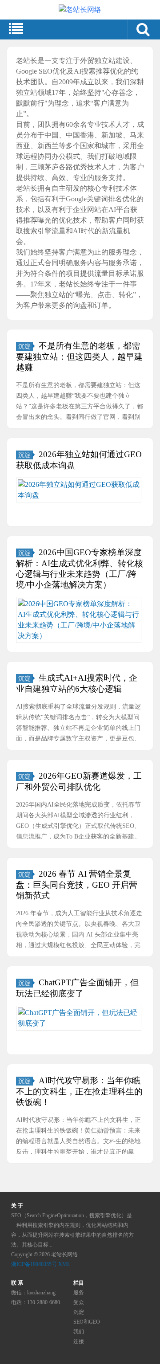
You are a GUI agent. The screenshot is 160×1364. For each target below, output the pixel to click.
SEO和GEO (86, 1322)
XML (64, 1264)
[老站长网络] (80, 9)
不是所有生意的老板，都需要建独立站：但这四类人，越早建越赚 (79, 356)
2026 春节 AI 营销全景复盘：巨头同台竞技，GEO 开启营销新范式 (76, 884)
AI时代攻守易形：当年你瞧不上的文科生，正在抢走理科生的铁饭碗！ (79, 1091)
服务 (78, 1293)
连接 (78, 1341)
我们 (78, 1332)
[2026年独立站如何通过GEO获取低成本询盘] (78, 490)
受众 (78, 1302)
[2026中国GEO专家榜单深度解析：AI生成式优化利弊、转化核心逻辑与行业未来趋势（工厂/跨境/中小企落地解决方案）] (78, 620)
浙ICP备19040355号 (34, 1264)
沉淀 (24, 346)
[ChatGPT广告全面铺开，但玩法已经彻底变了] (78, 1018)
